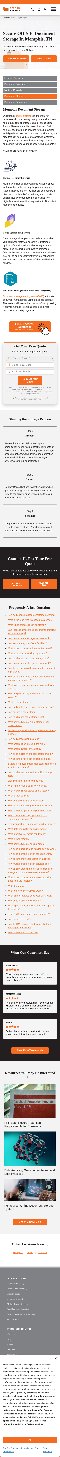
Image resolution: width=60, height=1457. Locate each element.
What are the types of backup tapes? (26, 844)
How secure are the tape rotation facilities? (29, 859)
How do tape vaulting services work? (26, 800)
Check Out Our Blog (30, 1222)
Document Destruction (15, 102)
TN (18, 18)
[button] (55, 1358)
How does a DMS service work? (24, 900)
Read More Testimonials (30, 1050)
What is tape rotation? (19, 839)
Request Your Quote (30, 380)
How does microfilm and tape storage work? (30, 754)
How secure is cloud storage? (23, 712)
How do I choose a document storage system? (31, 615)
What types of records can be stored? (27, 625)
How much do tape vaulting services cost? (29, 810)
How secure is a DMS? (19, 919)
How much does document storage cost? (29, 658)
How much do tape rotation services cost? (29, 864)
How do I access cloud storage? (24, 739)
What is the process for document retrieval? (30, 648)
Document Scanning (14, 84)
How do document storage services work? (29, 638)
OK (30, 1440)
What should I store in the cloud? (24, 749)
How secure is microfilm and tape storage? (29, 759)
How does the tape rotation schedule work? (30, 854)
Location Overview (14, 78)
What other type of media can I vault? (27, 834)
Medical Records (13, 90)
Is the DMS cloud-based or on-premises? (29, 914)
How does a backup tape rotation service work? (32, 849)
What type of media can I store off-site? (27, 786)
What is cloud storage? (19, 702)
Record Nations (9, 18)
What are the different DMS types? (25, 890)
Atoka (30, 1252)
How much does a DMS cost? (23, 932)
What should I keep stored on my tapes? (28, 790)
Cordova (42, 1252)
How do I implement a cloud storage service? (31, 707)
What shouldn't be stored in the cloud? (27, 744)
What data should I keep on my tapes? (27, 829)
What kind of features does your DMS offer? (30, 895)
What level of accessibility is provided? (27, 653)
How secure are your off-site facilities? (27, 643)
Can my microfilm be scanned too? (25, 781)
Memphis (18, 1252)
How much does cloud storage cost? (26, 717)
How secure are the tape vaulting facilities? (30, 805)
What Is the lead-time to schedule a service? (30, 620)
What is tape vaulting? (19, 795)
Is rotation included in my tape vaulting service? (32, 824)
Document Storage (14, 96)
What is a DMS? (16, 886)
